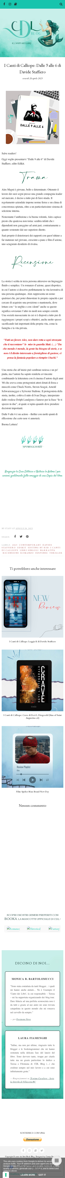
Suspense (41, 553)
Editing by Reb (38, 547)
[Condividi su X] (21, 536)
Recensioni (11, 553)
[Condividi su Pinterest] (27, 536)
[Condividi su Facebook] (15, 536)
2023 (15, 545)
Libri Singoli (29, 550)
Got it (42, 1175)
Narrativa (47, 550)
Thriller (55, 553)
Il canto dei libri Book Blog (24, 1156)
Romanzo (27, 553)
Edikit (21, 547)
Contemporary (30, 545)
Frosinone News (23, 1019)
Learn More (28, 1175)
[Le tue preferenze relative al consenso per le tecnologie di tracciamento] (6, 1175)
